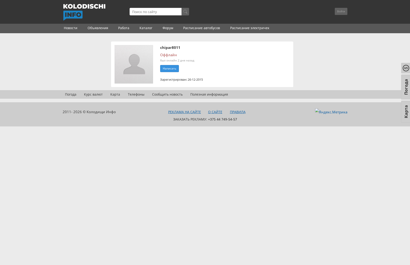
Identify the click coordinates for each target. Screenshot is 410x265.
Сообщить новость (167, 94)
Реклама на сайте (184, 112)
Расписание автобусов (201, 28)
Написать (169, 68)
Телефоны (136, 94)
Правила (238, 112)
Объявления (98, 28)
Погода (70, 94)
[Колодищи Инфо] (84, 12)
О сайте (215, 112)
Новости (70, 28)
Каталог (146, 28)
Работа (123, 28)
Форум (168, 28)
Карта (115, 94)
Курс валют (93, 94)
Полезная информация (209, 94)
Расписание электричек (249, 28)
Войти (341, 11)
